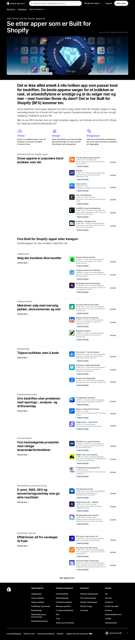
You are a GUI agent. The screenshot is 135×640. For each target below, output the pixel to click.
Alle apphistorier (66, 578)
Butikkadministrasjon (39, 621)
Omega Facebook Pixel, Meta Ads (88, 270)
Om (106, 594)
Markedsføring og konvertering (38, 615)
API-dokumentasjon (88, 598)
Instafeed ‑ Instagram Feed (86, 221)
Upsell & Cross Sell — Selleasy (87, 502)
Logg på (108, 3)
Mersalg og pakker (63, 606)
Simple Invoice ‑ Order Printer (87, 422)
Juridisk (108, 618)
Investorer (109, 602)
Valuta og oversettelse (65, 623)
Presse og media (111, 606)
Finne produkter (37, 598)
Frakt (58, 618)
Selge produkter (37, 602)
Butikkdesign (36, 610)
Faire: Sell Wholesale (83, 195)
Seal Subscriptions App (84, 489)
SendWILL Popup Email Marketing (88, 208)
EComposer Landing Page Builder (88, 365)
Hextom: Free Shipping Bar (85, 378)
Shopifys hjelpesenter (89, 594)
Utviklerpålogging (14, 634)
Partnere (108, 610)
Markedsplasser (62, 598)
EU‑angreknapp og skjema (85, 398)
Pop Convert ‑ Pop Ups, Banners (87, 352)
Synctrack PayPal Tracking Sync (87, 561)
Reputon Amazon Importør (85, 257)
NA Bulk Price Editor (83, 331)
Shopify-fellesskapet (88, 602)
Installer (113, 162)
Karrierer (108, 598)
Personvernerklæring (45, 634)
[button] (93, 162)
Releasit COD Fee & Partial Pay (87, 318)
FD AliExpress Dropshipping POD (88, 468)
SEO (57, 614)
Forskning (84, 610)
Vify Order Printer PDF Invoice (87, 548)
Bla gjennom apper (91, 3)
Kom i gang (121, 3)
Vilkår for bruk (29, 634)
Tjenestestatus (111, 623)
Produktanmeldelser (64, 602)
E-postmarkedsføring (64, 610)
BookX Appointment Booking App (88, 283)
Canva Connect (81, 184)
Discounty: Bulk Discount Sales (87, 305)
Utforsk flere (22, 263)
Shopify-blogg (86, 606)
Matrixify (79, 171)
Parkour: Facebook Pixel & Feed (87, 409)
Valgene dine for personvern (77, 634)
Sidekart (60, 634)
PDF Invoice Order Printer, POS (87, 536)
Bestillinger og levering (40, 606)
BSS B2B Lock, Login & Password (88, 441)
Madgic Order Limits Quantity (87, 455)
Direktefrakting (62, 594)
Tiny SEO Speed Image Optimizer (88, 158)
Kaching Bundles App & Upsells (87, 515)
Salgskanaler (36, 594)
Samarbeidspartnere (113, 614)
